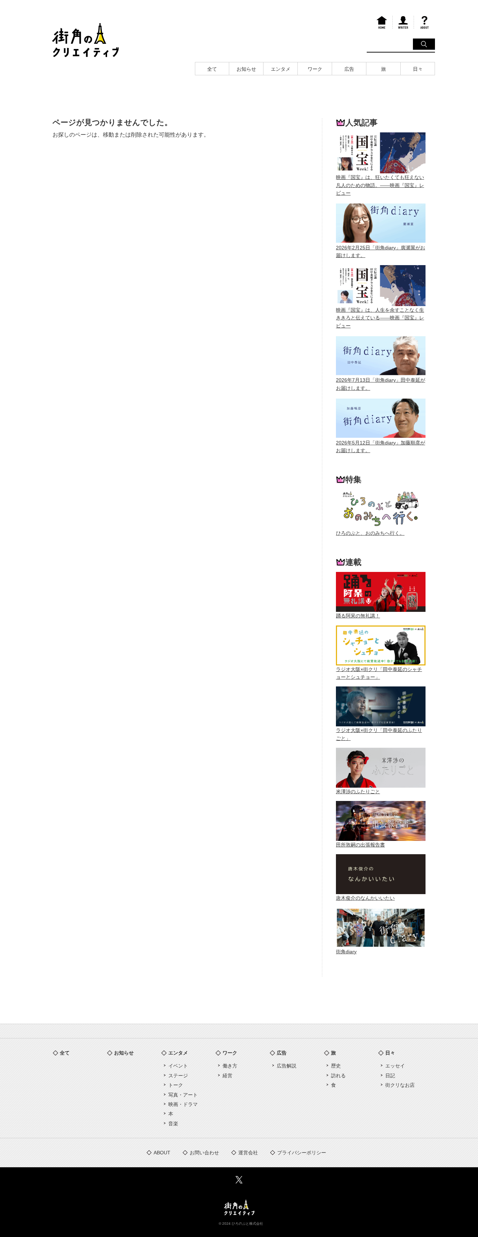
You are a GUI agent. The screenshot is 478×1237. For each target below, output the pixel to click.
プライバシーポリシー (301, 1152)
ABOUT (162, 1152)
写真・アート (183, 1095)
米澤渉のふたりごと (358, 791)
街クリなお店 (400, 1085)
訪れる (338, 1075)
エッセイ (395, 1066)
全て (65, 1053)
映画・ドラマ (183, 1104)
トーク (175, 1085)
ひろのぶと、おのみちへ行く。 (370, 533)
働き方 (230, 1066)
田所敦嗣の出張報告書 (360, 845)
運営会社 (248, 1152)
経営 (227, 1075)
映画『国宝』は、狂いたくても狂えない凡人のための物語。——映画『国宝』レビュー (380, 185)
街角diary (346, 951)
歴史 (336, 1066)
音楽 (173, 1123)
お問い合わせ (204, 1152)
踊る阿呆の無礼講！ (358, 615)
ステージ (178, 1075)
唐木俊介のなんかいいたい (365, 898)
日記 (390, 1075)
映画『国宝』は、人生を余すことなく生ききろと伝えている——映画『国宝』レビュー (380, 318)
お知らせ (124, 1053)
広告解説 (286, 1066)
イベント (178, 1066)
